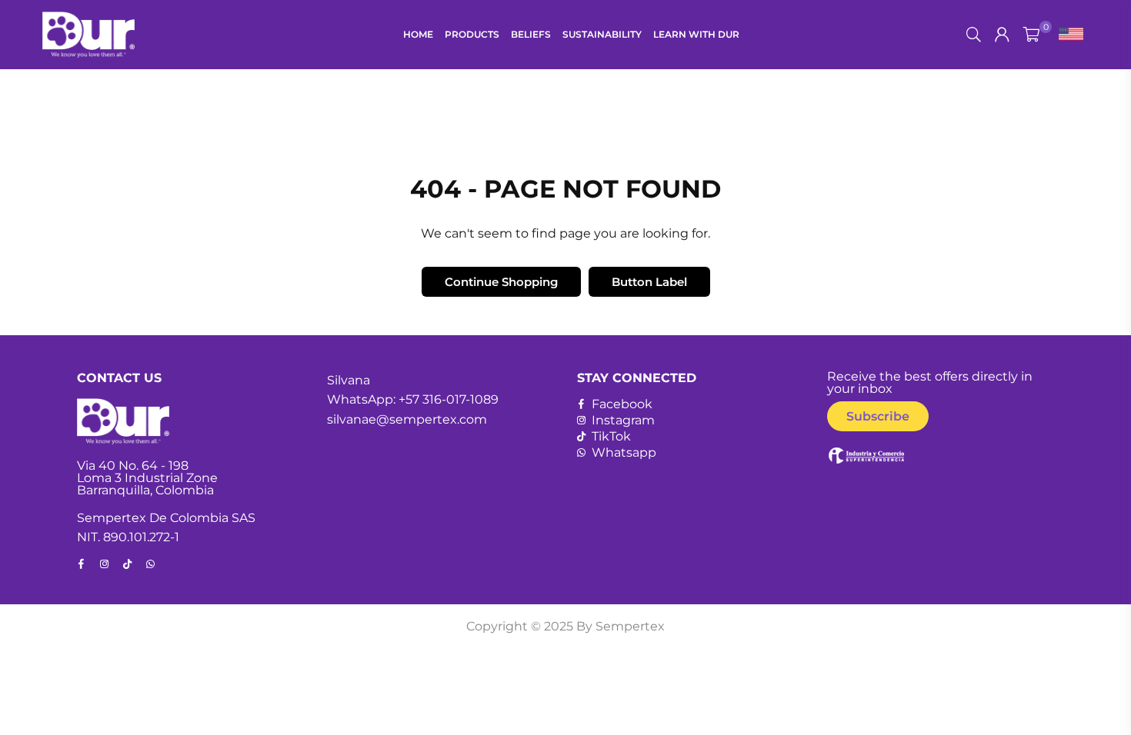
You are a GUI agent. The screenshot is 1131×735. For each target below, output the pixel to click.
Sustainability (602, 34)
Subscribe (877, 416)
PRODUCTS (472, 34)
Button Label (649, 281)
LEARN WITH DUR (696, 34)
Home (418, 34)
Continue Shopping (501, 281)
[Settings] (1067, 34)
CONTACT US (119, 378)
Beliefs (531, 34)
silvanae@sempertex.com (407, 419)
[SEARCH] (973, 34)
